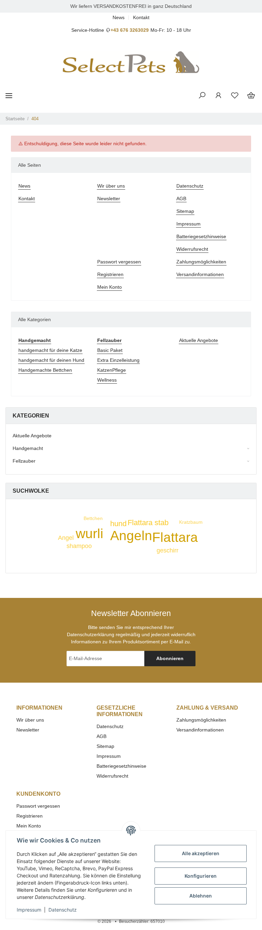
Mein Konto (109, 287)
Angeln (131, 535)
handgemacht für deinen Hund (51, 360)
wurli (89, 533)
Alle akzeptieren (200, 853)
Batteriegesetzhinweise (201, 236)
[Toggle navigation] (9, 95)
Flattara (175, 537)
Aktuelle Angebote (198, 340)
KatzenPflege (111, 370)
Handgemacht (28, 448)
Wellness (107, 380)
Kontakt (141, 17)
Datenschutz (189, 186)
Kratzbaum (191, 522)
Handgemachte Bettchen (45, 370)
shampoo (79, 546)
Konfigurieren (201, 876)
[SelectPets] (131, 62)
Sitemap (185, 211)
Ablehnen (200, 896)
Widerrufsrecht (192, 249)
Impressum (188, 224)
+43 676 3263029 (130, 30)
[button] (202, 96)
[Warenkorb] (251, 96)
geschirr (167, 550)
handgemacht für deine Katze (50, 350)
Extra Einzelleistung (118, 360)
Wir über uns (111, 186)
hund (118, 523)
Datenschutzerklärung (90, 634)
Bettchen (93, 518)
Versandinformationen (200, 274)
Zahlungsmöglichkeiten (201, 261)
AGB (181, 198)
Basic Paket (109, 350)
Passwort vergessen (119, 261)
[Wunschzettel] (235, 96)
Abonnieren (170, 658)
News (119, 17)
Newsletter (108, 198)
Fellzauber (24, 461)
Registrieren (110, 274)
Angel (66, 537)
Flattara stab (148, 522)
